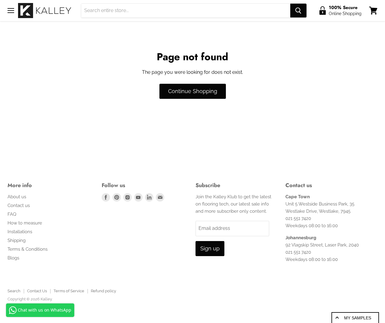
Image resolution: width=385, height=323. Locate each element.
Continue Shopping (192, 91)
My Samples (357, 317)
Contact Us (37, 291)
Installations (20, 231)
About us (17, 196)
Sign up (210, 248)
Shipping (17, 240)
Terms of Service (69, 291)
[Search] (298, 10)
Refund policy (103, 291)
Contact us (19, 205)
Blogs (13, 258)
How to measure (25, 223)
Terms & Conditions (28, 249)
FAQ (12, 214)
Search (14, 291)
